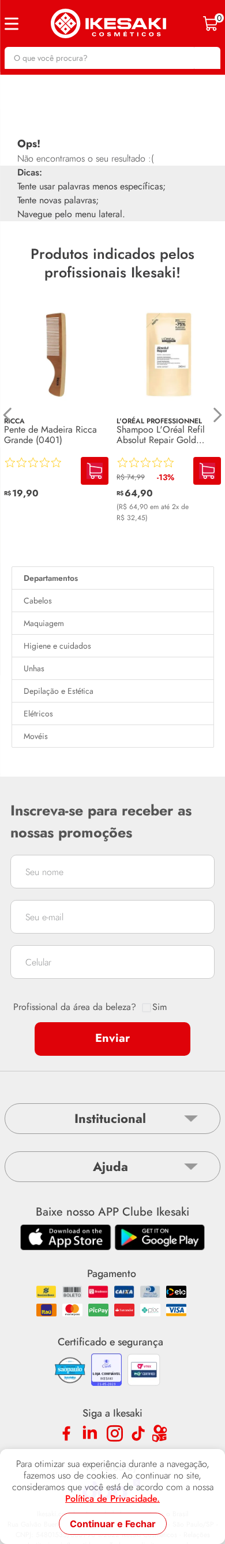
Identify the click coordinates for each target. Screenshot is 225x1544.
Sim (159, 1007)
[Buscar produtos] (206, 58)
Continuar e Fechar (113, 1524)
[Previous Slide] (8, 415)
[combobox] (112, 58)
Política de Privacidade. (112, 1499)
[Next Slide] (217, 415)
